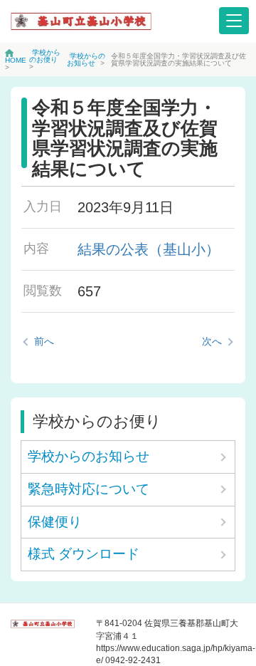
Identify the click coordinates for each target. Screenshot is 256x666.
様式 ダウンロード (83, 553)
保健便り (55, 521)
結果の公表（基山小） (149, 249)
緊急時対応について (88, 489)
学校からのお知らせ (86, 59)
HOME (15, 60)
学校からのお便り (44, 55)
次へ (212, 341)
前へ (44, 341)
